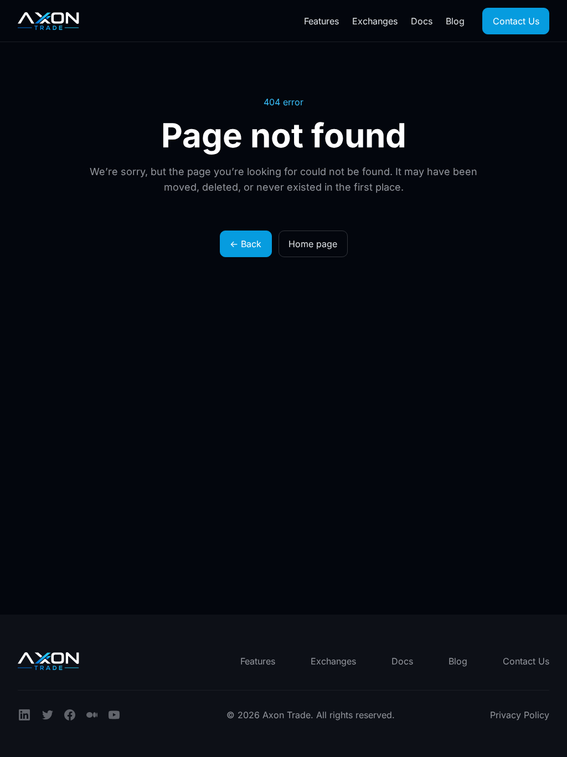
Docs (421, 21)
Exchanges (375, 21)
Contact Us (516, 21)
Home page (312, 243)
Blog (455, 21)
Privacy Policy (519, 714)
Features (321, 21)
